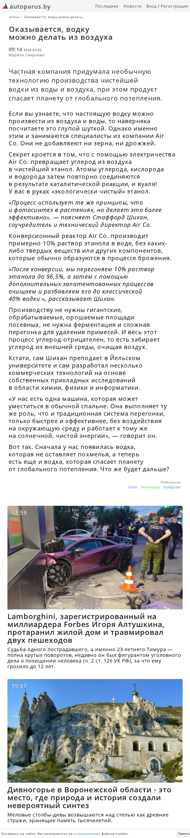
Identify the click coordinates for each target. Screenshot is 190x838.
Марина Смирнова (27, 55)
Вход (151, 6)
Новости (132, 6)
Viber (133, 487)
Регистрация (174, 6)
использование (87, 834)
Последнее (107, 6)
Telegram (172, 487)
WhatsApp (150, 487)
